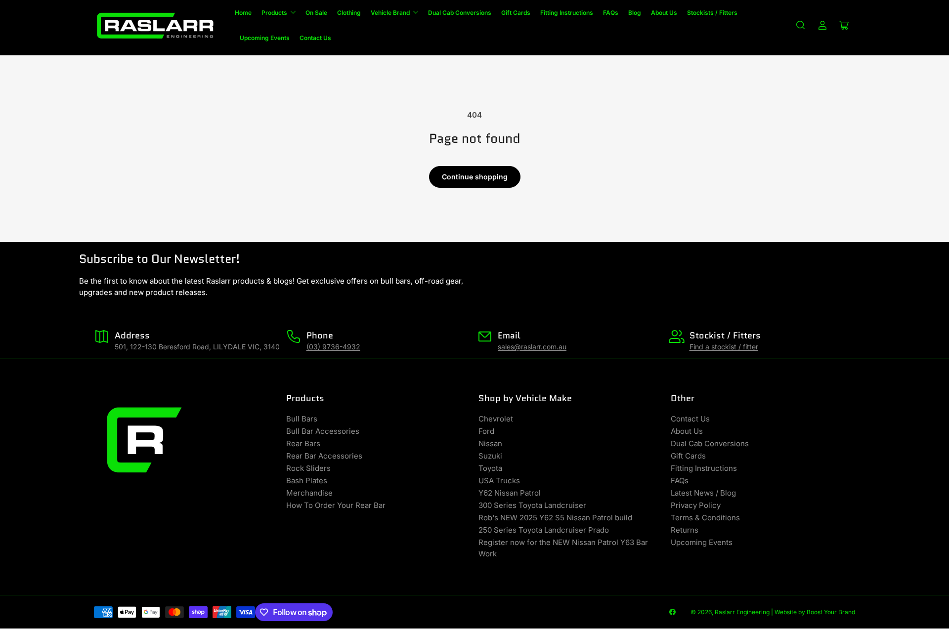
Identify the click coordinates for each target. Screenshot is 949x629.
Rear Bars (303, 443)
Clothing (349, 12)
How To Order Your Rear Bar (336, 505)
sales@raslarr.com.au (532, 346)
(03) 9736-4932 (333, 346)
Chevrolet (495, 418)
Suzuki (490, 456)
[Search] (801, 25)
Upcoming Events (265, 38)
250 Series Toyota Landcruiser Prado (543, 530)
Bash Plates (306, 480)
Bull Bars (301, 418)
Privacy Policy (696, 505)
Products (274, 12)
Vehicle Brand (390, 12)
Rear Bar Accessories (324, 456)
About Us (664, 12)
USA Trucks (499, 480)
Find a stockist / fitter (724, 346)
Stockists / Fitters (712, 12)
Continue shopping (475, 176)
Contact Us (315, 38)
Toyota (490, 468)
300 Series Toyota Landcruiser (532, 505)
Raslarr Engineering (742, 612)
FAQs (610, 12)
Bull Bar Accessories (322, 431)
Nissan (490, 443)
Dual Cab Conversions (459, 12)
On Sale (316, 12)
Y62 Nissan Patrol (509, 493)
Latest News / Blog (703, 493)
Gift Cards (515, 12)
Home (243, 12)
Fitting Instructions (566, 12)
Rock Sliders (308, 468)
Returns (684, 530)
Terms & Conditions (705, 517)
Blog (634, 12)
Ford (486, 431)
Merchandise (309, 493)
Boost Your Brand (831, 612)
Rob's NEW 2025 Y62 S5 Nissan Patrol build (555, 517)
